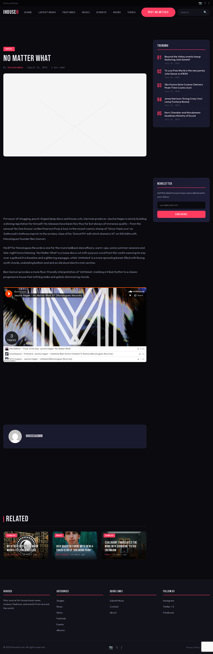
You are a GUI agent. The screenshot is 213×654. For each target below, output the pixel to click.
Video (131, 12)
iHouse (11, 12)
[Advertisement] (106, 29)
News (60, 612)
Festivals (61, 618)
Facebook (168, 612)
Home (28, 12)
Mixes (117, 12)
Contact (114, 606)
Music (86, 12)
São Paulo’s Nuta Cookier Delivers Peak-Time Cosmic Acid (184, 86)
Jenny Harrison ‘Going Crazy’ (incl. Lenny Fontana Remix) (184, 100)
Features (69, 12)
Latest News (47, 12)
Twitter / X (168, 606)
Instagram (168, 600)
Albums (61, 630)
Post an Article (10, 3)
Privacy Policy (193, 647)
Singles (60, 600)
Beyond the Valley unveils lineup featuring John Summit (183, 58)
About (113, 612)
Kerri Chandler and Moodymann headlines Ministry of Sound (182, 114)
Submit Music (117, 600)
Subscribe (181, 214)
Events (101, 12)
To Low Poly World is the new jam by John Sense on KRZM (185, 72)
